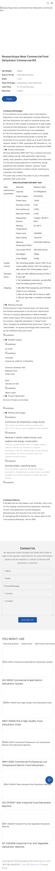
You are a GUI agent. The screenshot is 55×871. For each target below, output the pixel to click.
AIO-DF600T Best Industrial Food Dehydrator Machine (26, 804)
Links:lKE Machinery (30, 864)
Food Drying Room (11, 644)
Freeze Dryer (26, 644)
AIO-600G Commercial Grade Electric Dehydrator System (22, 682)
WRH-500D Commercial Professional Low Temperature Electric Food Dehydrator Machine (24, 763)
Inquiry (9, 99)
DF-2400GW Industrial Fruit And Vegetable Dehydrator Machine (25, 845)
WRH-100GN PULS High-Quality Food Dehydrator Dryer (22, 723)
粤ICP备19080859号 (11, 864)
